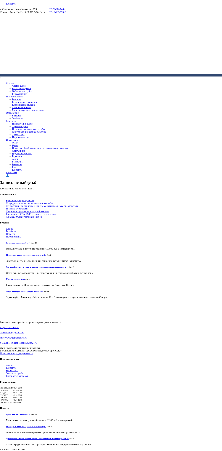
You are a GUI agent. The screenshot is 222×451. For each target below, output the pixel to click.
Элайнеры (17, 118)
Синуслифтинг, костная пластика (29, 132)
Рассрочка (17, 161)
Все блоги (11, 231)
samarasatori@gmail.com (12, 332)
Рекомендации (19, 94)
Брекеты (16, 115)
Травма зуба (18, 134)
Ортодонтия (12, 113)
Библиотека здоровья (17, 376)
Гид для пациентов (22, 153)
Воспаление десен (21, 88)
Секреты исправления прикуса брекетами (27, 211)
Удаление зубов (20, 126)
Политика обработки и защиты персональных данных (40, 148)
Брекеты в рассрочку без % (20, 200)
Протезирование (14, 96)
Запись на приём (14, 373)
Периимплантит (20, 137)
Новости (10, 234)
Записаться (11, 172)
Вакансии (17, 164)
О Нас (15, 142)
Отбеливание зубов (22, 91)
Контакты (11, 3)
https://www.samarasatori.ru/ (13, 337)
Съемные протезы (21, 107)
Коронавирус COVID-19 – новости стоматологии (31, 214)
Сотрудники (18, 151)
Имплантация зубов (22, 123)
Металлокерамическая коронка (28, 110)
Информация (12, 140)
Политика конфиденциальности (16, 353)
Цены (15, 145)
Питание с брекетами (17, 208)
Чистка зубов (19, 85)
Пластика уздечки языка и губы (28, 129)
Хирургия (11, 121)
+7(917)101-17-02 (57, 12)
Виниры (16, 99)
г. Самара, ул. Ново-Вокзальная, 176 (18, 343)
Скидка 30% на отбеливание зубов (24, 216)
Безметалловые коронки (24, 102)
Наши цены (12, 370)
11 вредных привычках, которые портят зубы (29, 203)
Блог (14, 167)
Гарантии (17, 156)
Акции (15, 159)
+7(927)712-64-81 (57, 9)
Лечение (10, 83)
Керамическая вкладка (23, 104)
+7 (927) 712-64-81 (9, 327)
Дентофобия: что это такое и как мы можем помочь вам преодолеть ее (42, 206)
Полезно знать (13, 236)
